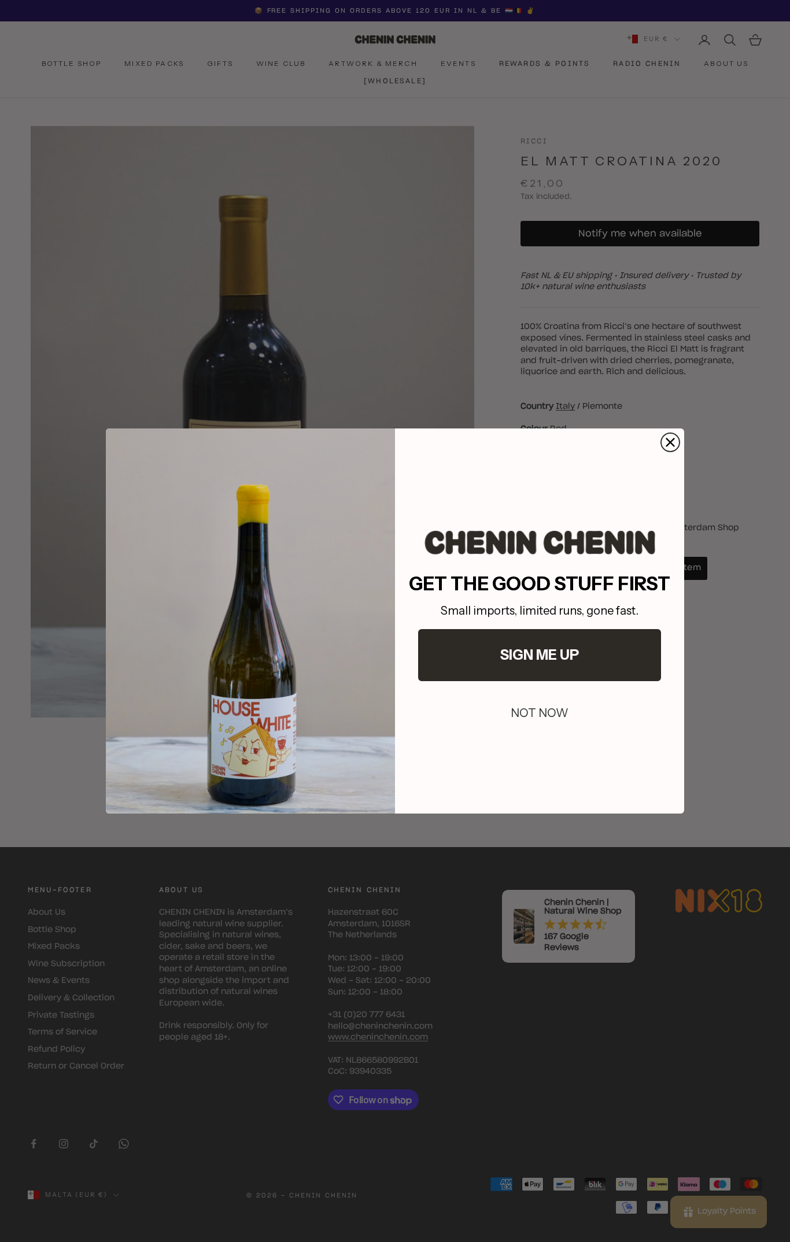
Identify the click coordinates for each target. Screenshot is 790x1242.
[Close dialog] (670, 442)
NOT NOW (539, 713)
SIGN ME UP (539, 654)
